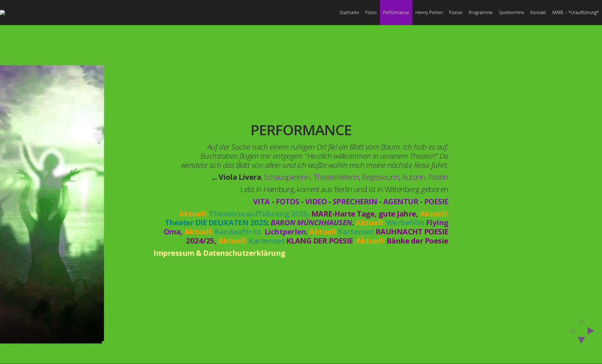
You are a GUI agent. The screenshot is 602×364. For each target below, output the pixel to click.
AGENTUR (401, 201)
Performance (396, 12)
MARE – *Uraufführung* (575, 12)
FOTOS (287, 201)
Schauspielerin (287, 177)
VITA (261, 201)
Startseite (349, 12)
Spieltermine (511, 12)
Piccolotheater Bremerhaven (378, 284)
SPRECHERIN (355, 201)
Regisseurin (380, 177)
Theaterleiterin (336, 177)
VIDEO (316, 201)
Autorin (413, 177)
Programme (481, 12)
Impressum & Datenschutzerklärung (219, 253)
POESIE (436, 201)
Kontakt (538, 12)
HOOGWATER (258, 270)
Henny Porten (429, 12)
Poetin (438, 177)
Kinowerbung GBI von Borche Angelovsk (345, 273)
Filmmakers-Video (380, 275)
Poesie (455, 12)
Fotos (371, 12)
